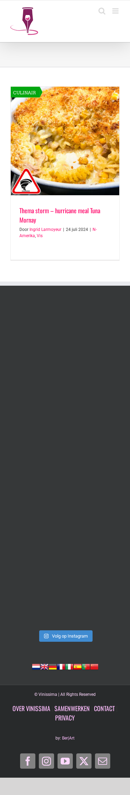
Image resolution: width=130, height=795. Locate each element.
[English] (44, 666)
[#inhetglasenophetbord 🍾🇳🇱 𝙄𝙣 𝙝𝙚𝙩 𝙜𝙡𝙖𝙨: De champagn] (65, 529)
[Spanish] (77, 666)
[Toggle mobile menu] (116, 11)
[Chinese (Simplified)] (94, 666)
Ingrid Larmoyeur (45, 229)
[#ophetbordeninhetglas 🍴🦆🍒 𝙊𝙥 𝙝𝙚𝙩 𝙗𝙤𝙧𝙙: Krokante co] (65, 464)
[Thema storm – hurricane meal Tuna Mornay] (65, 141)
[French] (61, 666)
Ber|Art (68, 738)
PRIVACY (65, 717)
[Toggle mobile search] (101, 11)
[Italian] (69, 666)
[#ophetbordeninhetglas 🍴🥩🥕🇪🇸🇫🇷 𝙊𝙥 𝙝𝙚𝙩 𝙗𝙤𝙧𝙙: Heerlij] (65, 399)
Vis (40, 235)
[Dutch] (36, 666)
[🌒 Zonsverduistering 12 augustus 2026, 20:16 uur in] (65, 593)
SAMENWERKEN (72, 708)
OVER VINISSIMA (31, 708)
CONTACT (104, 708)
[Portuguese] (86, 666)
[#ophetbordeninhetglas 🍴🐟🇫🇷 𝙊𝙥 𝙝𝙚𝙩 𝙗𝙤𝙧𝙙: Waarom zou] (65, 335)
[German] (53, 666)
